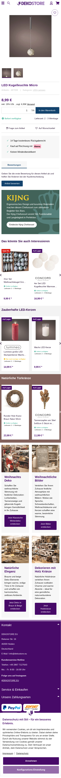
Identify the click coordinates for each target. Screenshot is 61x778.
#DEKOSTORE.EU (10, 680)
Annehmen (31, 760)
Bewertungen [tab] (14, 165)
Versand (31, 104)
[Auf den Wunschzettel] (55, 12)
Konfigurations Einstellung (31, 769)
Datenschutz (22, 753)
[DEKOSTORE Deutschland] (30, 3)
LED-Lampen (39, 90)
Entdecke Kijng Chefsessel (21, 224)
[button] (51, 3)
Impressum (8, 753)
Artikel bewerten (12, 183)
